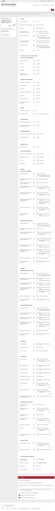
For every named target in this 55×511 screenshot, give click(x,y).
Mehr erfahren (50, 196)
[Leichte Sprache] (51, 1)
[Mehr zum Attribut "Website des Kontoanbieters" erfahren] (33, 463)
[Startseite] (1, 14)
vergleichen (6, 35)
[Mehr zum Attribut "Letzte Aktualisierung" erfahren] (33, 469)
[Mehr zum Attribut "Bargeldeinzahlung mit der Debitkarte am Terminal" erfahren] (33, 179)
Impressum (8, 508)
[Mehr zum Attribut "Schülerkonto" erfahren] (33, 89)
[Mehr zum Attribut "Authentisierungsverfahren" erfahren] (33, 73)
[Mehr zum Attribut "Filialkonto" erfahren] (33, 64)
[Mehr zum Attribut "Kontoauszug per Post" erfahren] (33, 344)
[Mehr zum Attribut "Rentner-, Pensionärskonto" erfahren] (33, 99)
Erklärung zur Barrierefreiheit (24, 508)
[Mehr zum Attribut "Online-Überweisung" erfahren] (33, 359)
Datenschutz (14, 508)
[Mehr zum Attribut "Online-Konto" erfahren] (33, 50)
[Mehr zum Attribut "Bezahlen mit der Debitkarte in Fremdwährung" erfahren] (33, 214)
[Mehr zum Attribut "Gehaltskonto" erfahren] (33, 95)
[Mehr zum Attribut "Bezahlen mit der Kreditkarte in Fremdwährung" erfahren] (33, 299)
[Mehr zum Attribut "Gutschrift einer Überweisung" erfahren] (33, 390)
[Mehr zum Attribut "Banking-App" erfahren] (33, 70)
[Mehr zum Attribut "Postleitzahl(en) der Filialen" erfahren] (33, 114)
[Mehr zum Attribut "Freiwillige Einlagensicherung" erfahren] (33, 137)
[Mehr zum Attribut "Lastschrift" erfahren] (33, 428)
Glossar (52, 5)
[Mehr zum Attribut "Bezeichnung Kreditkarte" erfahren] (33, 41)
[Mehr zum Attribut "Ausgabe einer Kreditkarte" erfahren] (33, 45)
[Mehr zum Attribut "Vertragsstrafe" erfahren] (33, 466)
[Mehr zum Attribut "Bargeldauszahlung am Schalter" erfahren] (33, 449)
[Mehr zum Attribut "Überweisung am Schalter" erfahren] (33, 365)
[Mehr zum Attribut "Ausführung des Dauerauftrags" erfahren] (33, 425)
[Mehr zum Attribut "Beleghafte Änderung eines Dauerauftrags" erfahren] (33, 415)
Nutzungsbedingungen (36, 508)
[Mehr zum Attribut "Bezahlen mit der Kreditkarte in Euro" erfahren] (33, 296)
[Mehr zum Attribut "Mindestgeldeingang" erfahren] (33, 85)
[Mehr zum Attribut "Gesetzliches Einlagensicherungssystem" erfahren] (33, 134)
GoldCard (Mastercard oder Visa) (44, 42)
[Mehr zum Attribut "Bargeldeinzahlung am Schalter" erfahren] (33, 443)
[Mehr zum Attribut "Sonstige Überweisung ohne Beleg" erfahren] (33, 376)
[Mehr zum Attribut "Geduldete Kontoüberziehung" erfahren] (33, 157)
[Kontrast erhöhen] (45, 1)
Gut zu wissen (36, 5)
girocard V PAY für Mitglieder (43, 31)
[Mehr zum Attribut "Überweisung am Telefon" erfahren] (33, 373)
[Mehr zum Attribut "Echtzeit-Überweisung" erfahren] (33, 383)
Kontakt (2, 508)
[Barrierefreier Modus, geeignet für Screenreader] (49, 1)
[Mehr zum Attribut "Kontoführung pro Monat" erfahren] (33, 21)
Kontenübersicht (45, 5)
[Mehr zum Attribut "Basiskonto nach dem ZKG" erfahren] (33, 60)
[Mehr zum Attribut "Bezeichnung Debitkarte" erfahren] (33, 31)
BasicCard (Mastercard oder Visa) (44, 33)
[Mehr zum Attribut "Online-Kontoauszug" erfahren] (33, 351)
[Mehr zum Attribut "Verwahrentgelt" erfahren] (33, 163)
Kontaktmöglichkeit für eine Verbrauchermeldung (5, 31)
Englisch (42, 1)
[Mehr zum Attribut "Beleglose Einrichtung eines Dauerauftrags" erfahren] (33, 408)
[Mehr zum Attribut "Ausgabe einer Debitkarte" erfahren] (33, 36)
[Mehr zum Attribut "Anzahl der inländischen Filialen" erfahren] (33, 110)
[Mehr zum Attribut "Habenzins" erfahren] (33, 28)
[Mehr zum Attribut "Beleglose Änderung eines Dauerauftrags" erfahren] (33, 418)
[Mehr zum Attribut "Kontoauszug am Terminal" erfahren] (33, 347)
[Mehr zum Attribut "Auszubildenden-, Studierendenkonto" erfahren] (33, 92)
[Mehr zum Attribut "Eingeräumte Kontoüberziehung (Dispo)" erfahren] (33, 25)
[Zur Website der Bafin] (3, 1)
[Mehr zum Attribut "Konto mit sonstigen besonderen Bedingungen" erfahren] (33, 102)
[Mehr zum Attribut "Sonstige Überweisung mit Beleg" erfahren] (33, 379)
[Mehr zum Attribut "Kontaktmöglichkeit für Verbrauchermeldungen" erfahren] (33, 459)
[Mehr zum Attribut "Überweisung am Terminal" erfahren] (33, 369)
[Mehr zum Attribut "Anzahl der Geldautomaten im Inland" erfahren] (33, 122)
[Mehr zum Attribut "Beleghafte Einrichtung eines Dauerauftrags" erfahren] (33, 405)
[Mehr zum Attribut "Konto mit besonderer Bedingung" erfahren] (33, 82)
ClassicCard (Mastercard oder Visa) (44, 40)
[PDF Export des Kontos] (53, 14)
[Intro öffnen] (53, 1)
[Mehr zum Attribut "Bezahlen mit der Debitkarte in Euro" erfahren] (33, 207)
